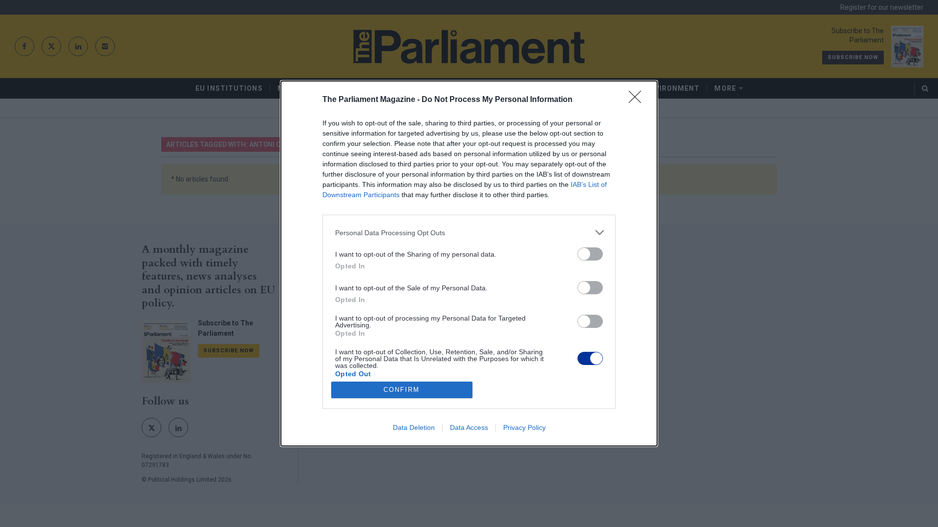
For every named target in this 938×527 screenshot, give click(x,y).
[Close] (638, 100)
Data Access (469, 427)
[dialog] (469, 263)
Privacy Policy (524, 427)
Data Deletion (414, 427)
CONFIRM (402, 389)
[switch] (590, 254)
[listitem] (469, 232)
